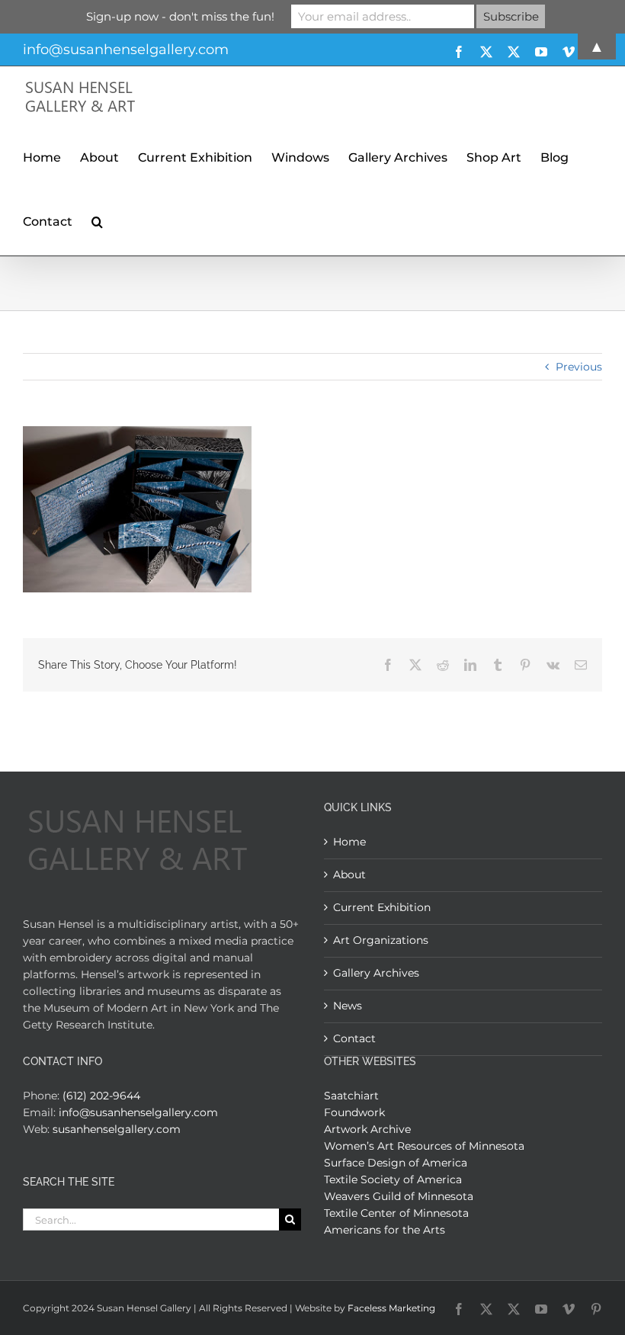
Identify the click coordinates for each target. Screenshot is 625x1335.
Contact (354, 1038)
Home (349, 842)
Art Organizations (380, 940)
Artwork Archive (367, 1129)
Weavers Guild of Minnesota (398, 1196)
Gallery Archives (376, 973)
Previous (579, 367)
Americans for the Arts (384, 1230)
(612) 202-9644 (101, 1095)
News (347, 1005)
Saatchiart (351, 1095)
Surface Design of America (395, 1163)
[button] (97, 220)
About (349, 874)
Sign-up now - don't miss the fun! (180, 16)
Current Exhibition (382, 907)
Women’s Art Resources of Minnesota (424, 1146)
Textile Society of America (393, 1179)
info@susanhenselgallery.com (138, 1112)
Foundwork (354, 1112)
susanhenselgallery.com (117, 1129)
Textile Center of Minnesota (396, 1213)
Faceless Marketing (391, 1308)
